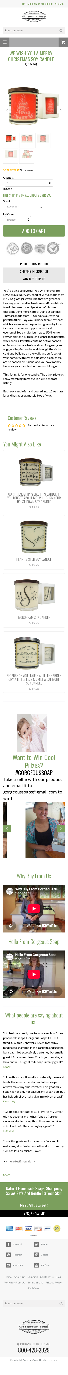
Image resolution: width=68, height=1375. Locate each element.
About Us (19, 1276)
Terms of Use (35, 1282)
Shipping (33, 1276)
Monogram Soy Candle (34, 617)
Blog (58, 1276)
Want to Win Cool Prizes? (33, 761)
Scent (6, 201)
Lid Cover (8, 214)
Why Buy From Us (14, 1282)
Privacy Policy (54, 1282)
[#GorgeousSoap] (34, 733)
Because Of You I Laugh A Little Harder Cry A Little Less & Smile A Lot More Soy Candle (33, 679)
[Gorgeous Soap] (34, 17)
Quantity (8, 177)
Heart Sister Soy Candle (34, 559)
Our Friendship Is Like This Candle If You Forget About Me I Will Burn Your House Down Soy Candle (34, 498)
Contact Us (47, 1276)
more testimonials (19, 1161)
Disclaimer (33, 1288)
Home (8, 1276)
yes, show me (34, 1213)
